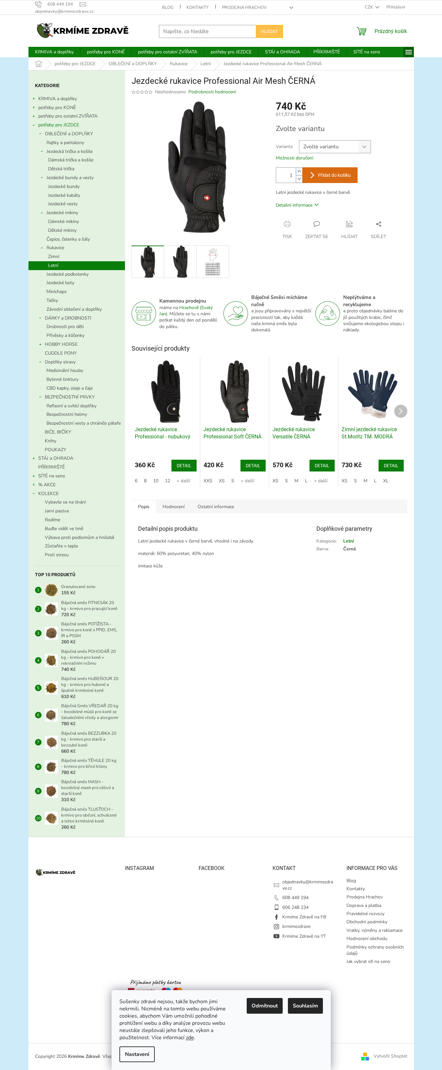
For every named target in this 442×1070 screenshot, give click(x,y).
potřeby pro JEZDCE (58, 125)
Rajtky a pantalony (65, 142)
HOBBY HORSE (61, 344)
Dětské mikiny (62, 230)
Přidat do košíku (334, 175)
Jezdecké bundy (64, 186)
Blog (167, 7)
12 (167, 481)
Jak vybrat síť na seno (368, 961)
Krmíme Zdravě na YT (304, 936)
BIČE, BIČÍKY (58, 432)
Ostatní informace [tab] (216, 507)
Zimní (53, 256)
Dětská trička (61, 169)
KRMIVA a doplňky (57, 99)
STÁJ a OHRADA (55, 458)
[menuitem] (54, 52)
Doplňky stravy (60, 362)
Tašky (52, 300)
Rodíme (52, 520)
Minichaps (56, 291)
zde (190, 1037)
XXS (207, 481)
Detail (184, 465)
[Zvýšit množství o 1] (299, 171)
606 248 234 (295, 907)
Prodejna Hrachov (244, 7)
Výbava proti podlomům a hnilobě (79, 537)
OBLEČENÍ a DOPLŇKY (69, 134)
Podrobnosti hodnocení (212, 92)
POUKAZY (55, 450)
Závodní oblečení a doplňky (74, 309)
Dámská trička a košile (70, 160)
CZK (369, 7)
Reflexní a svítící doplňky (71, 406)
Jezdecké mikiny (62, 213)
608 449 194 (295, 898)
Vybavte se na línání (65, 502)
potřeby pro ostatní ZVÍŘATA (67, 116)
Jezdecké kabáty (64, 195)
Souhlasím (305, 1005)
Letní (53, 265)
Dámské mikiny (63, 221)
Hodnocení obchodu (366, 938)
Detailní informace (294, 205)
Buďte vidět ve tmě (64, 529)
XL (386, 481)
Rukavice (55, 248)
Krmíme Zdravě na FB (304, 917)
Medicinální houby (64, 370)
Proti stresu (57, 555)
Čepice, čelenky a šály (68, 239)
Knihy (50, 441)
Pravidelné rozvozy (365, 914)
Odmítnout (265, 1005)
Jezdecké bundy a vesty (70, 178)
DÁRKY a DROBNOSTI (68, 318)
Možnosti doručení (294, 158)
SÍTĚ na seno (51, 476)
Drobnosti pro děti (65, 326)
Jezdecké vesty (63, 204)
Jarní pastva (57, 511)
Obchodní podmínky (366, 922)
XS (222, 481)
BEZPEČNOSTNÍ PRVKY (70, 397)
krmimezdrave (296, 926)
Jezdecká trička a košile (69, 151)
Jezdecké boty (60, 283)
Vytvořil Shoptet (390, 1056)
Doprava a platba (363, 905)
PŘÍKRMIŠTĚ (51, 467)
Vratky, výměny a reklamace (374, 930)
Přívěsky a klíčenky (65, 335)
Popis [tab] (144, 507)
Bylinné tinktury (62, 379)
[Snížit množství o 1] (299, 179)
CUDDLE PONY (61, 353)
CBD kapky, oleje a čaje (69, 388)
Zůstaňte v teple (61, 546)
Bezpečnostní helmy (66, 414)
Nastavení (137, 1054)
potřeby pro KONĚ (57, 107)
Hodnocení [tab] (174, 507)
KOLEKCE (48, 493)
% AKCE (47, 485)
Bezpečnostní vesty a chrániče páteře (83, 423)
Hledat (269, 31)
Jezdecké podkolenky (67, 274)
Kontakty (197, 7)
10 (155, 481)
